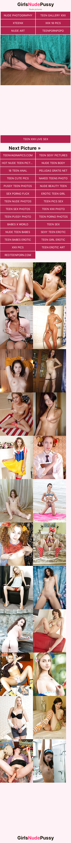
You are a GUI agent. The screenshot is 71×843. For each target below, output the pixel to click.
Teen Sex (53, 224)
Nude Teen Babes (17, 232)
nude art (18, 30)
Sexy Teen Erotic (53, 232)
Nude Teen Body (53, 163)
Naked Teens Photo (53, 178)
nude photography (18, 15)
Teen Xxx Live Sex (35, 139)
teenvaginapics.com (18, 155)
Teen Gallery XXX (53, 15)
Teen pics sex (53, 201)
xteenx (18, 23)
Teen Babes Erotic (17, 239)
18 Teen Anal (18, 170)
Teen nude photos (17, 201)
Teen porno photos (53, 216)
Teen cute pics (18, 178)
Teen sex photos (18, 209)
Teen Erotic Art (53, 247)
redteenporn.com (18, 255)
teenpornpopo (53, 30)
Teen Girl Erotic (53, 239)
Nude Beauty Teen (53, 186)
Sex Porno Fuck (17, 193)
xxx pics (18, 247)
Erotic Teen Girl (53, 193)
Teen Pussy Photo (17, 216)
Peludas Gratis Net (53, 170)
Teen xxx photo (53, 209)
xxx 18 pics (53, 23)
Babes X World (17, 224)
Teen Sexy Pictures (53, 155)
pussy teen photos (18, 186)
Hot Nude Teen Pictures (18, 163)
